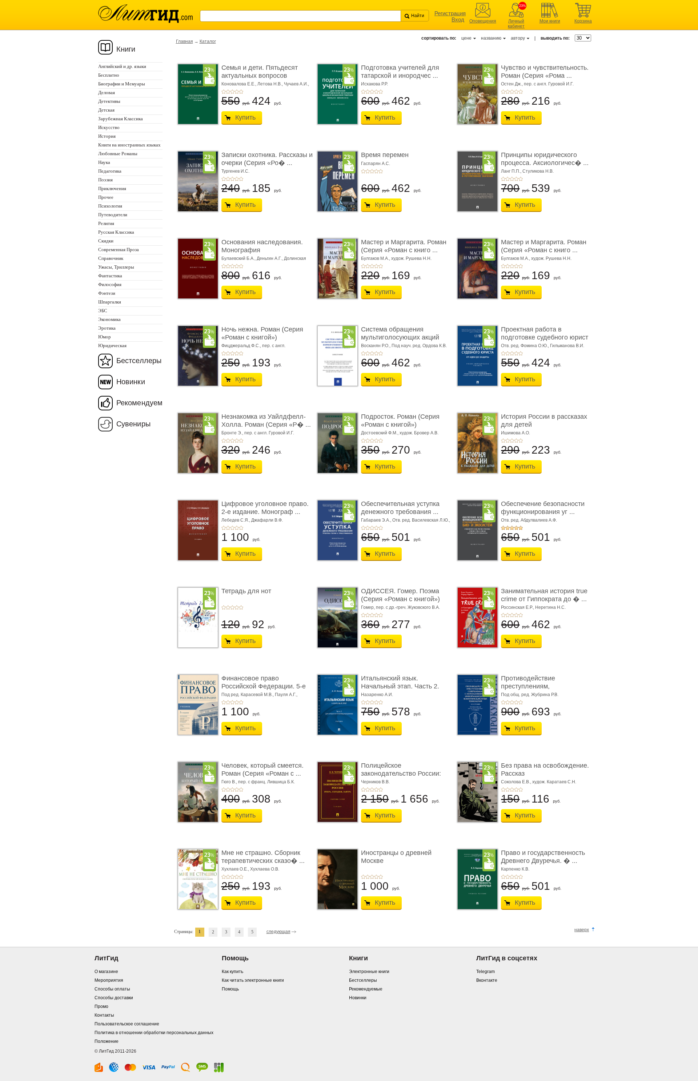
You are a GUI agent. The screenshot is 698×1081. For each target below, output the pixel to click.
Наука (104, 162)
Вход (458, 19)
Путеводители (112, 214)
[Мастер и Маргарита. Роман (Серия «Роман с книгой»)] (335, 268)
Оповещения (482, 21)
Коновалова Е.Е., (239, 84)
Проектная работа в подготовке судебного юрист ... (544, 337)
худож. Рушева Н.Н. (411, 258)
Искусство (109, 127)
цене (466, 38)
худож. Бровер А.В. (419, 432)
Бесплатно (108, 75)
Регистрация (450, 13)
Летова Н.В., (270, 84)
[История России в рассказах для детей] (475, 443)
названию (491, 38)
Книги (126, 49)
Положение (107, 1041)
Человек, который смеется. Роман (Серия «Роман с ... (262, 769)
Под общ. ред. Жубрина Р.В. (529, 694)
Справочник (110, 258)
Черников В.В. (375, 781)
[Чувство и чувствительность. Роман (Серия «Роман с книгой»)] (475, 94)
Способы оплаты (112, 989)
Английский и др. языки (122, 66)
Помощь (230, 989)
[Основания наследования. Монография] (196, 268)
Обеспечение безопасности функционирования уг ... (543, 507)
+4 (236, 91)
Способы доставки (114, 997)
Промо (101, 1006)
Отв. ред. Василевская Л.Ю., (421, 520)
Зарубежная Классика (120, 118)
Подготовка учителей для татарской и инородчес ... (400, 71)
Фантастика (110, 275)
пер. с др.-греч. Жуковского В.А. (408, 607)
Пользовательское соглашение (127, 1023)
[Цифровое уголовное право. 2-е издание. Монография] (196, 530)
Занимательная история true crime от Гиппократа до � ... (544, 595)
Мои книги (549, 21)
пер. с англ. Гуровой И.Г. (549, 84)
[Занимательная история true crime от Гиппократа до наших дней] (475, 617)
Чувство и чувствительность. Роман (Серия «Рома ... (545, 71)
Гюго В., (229, 781)
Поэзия (105, 179)
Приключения (112, 188)
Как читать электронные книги (253, 980)
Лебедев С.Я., (236, 520)
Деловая (106, 92)
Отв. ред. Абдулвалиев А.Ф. (529, 520)
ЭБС (102, 310)
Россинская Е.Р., (518, 607)
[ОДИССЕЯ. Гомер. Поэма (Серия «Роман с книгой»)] (335, 617)
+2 (228, 91)
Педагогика (109, 171)
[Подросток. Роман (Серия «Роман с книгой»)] (335, 443)
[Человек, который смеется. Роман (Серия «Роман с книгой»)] (196, 792)
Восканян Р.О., (376, 345)
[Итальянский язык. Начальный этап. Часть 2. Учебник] (335, 705)
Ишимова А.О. (515, 432)
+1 (223, 91)
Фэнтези (106, 293)
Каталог (208, 41)
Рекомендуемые (365, 989)
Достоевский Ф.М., (380, 432)
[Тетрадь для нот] (196, 617)
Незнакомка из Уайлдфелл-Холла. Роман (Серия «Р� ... (266, 420)
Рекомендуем (139, 403)
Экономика (109, 319)
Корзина (583, 21)
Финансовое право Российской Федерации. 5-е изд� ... (263, 686)
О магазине (106, 971)
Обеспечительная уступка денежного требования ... (400, 507)
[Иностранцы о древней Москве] (335, 879)
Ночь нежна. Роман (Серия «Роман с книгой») (262, 333)
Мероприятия (109, 980)
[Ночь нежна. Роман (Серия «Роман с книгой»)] (196, 356)
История (107, 136)
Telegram (485, 971)
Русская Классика (116, 232)
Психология (110, 206)
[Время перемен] (335, 181)
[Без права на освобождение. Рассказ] (475, 792)
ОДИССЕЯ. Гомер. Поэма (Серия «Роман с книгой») (400, 595)
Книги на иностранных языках (129, 145)
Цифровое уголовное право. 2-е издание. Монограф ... (265, 507)
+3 (232, 91)
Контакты (104, 1015)
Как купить (232, 971)
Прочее (105, 197)
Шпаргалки (109, 302)
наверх (581, 929)
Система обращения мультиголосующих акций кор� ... (400, 337)
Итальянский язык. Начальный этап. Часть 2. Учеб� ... (400, 686)
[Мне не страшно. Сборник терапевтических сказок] (196, 879)
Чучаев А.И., (296, 84)
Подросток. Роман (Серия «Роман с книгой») (400, 420)
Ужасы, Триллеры (116, 267)
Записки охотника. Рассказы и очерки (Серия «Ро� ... (267, 158)
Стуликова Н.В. (538, 171)
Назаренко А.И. (377, 694)
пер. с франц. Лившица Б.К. (266, 781)
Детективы (109, 101)
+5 (241, 91)
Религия (106, 223)
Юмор (104, 336)
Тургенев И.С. (235, 171)
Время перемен (385, 154)
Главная (184, 41)
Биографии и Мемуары (121, 84)
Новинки (130, 382)
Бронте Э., (232, 432)
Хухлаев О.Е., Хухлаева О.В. (250, 869)
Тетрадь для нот (246, 591)
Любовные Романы (117, 153)
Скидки (105, 241)
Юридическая (112, 345)
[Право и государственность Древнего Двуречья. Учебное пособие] (475, 879)
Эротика (107, 328)
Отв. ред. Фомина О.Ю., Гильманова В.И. (542, 345)
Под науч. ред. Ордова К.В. (419, 345)
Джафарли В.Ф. (267, 520)
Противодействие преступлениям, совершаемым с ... (529, 686)
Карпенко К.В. (515, 869)
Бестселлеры (138, 361)
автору (518, 38)
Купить (245, 117)
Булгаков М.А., (376, 258)
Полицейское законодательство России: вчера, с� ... (401, 773)
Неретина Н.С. (550, 607)
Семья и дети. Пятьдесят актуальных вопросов (259, 71)
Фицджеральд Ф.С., (241, 345)
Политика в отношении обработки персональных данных (154, 1032)
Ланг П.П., (511, 171)
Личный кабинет (516, 24)
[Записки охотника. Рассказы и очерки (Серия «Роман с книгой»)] (196, 181)
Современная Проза (118, 249)
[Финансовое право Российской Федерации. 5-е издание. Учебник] (196, 705)
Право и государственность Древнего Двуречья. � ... (543, 856)
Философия (109, 284)
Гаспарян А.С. (375, 163)
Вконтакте (486, 980)
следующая (278, 931)
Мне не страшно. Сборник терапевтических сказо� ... (263, 856)
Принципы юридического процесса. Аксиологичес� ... (545, 158)
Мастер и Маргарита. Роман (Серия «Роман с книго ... (403, 246)
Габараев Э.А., (376, 520)
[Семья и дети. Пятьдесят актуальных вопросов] (196, 94)
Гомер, (368, 607)
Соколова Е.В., (516, 781)
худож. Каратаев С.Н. (554, 781)
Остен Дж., (512, 84)
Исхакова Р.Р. (374, 84)
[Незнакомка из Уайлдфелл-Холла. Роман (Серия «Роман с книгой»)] (196, 443)
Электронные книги (369, 971)
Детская (106, 110)
